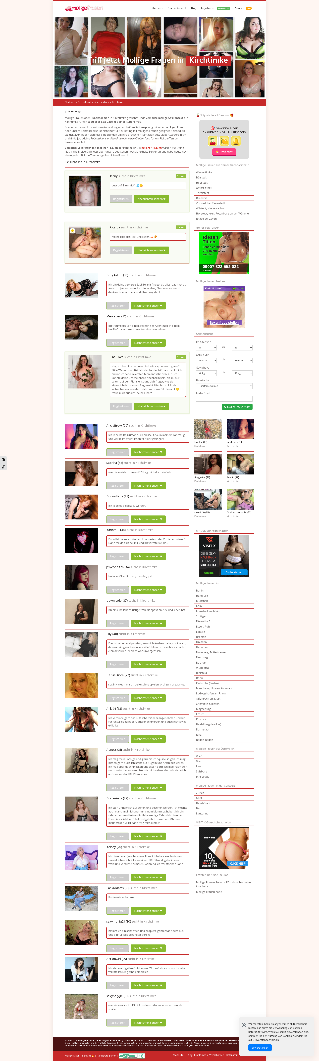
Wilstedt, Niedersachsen (211, 208)
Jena (199, 734)
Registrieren (215, 8)
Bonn (199, 678)
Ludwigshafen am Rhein (211, 693)
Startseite (157, 8)
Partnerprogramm (106, 1055)
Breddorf (201, 198)
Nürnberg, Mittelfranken (211, 652)
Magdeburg (203, 709)
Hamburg (202, 595)
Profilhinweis (201, 1055)
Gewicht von (203, 367)
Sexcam (243, 8)
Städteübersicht (177, 8)
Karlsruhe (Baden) (207, 683)
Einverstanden (260, 1047)
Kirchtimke (137, 176)
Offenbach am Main (208, 698)
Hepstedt (202, 182)
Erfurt (200, 714)
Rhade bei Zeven (206, 218)
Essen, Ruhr (203, 626)
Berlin (200, 590)
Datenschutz (233, 1055)
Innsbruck (202, 776)
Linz (198, 766)
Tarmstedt (202, 193)
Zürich (200, 793)
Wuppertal (202, 668)
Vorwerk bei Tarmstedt (210, 203)
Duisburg (202, 657)
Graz (199, 761)
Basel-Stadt (203, 803)
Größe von (202, 355)
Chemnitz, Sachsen (207, 704)
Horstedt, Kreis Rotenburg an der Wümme (222, 213)
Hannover (202, 647)
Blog (193, 8)
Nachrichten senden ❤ (151, 199)
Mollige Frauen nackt (209, 892)
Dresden (201, 642)
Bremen (201, 637)
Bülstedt (201, 177)
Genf (199, 798)
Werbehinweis (216, 1055)
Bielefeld (201, 673)
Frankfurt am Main (207, 611)
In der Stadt (203, 393)
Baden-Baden (204, 740)
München (202, 601)
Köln (199, 606)
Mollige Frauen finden (238, 406)
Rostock (201, 719)
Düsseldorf (203, 621)
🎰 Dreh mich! (224, 152)
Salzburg (201, 771)
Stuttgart (202, 616)
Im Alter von (203, 342)
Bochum (201, 662)
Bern (199, 808)
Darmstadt (202, 729)
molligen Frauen (151, 148)
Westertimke (204, 172)
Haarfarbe (202, 380)
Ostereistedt (204, 188)
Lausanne (202, 813)
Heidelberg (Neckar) (208, 724)
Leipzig (200, 632)
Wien (199, 756)
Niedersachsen (101, 102)
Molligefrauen (72, 1055)
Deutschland (84, 102)
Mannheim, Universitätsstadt (214, 688)
